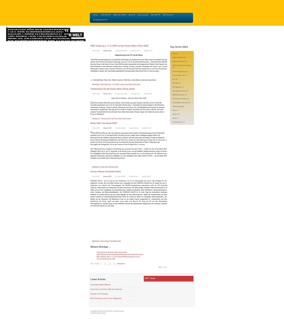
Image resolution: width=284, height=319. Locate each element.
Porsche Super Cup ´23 (180, 75)
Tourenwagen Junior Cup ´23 (181, 102)
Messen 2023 (107, 50)
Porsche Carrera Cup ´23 (180, 71)
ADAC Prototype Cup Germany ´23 (182, 66)
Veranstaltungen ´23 (179, 122)
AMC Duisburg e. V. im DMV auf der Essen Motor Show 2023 (119, 45)
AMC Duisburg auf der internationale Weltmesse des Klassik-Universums (120, 254)
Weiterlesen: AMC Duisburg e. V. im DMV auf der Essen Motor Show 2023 (116, 84)
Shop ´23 (175, 110)
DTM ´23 (175, 53)
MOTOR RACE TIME (101, 6)
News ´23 (175, 118)
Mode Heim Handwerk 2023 (103, 122)
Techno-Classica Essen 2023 (106, 259)
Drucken (166, 50)
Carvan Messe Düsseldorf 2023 (105, 171)
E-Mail (163, 50)
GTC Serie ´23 (177, 83)
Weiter (118, 264)
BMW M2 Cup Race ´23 (180, 95)
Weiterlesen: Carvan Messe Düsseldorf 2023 (106, 241)
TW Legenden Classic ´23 (180, 91)
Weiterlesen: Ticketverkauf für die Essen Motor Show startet (111, 119)
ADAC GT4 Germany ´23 (180, 61)
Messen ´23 (176, 114)
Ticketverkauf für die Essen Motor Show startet (112, 88)
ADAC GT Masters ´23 (179, 57)
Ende (123, 264)
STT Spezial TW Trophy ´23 (181, 99)
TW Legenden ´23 (178, 87)
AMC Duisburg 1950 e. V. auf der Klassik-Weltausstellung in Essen (118, 257)
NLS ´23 (175, 79)
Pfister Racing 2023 (178, 106)
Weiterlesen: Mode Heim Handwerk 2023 (105, 167)
